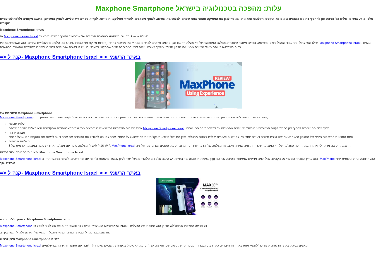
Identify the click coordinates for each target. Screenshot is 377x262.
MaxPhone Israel (123, 145)
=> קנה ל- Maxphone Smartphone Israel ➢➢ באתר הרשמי (70, 57)
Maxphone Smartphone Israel (339, 42)
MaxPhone (327, 158)
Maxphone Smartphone (16, 117)
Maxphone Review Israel (21, 36)
